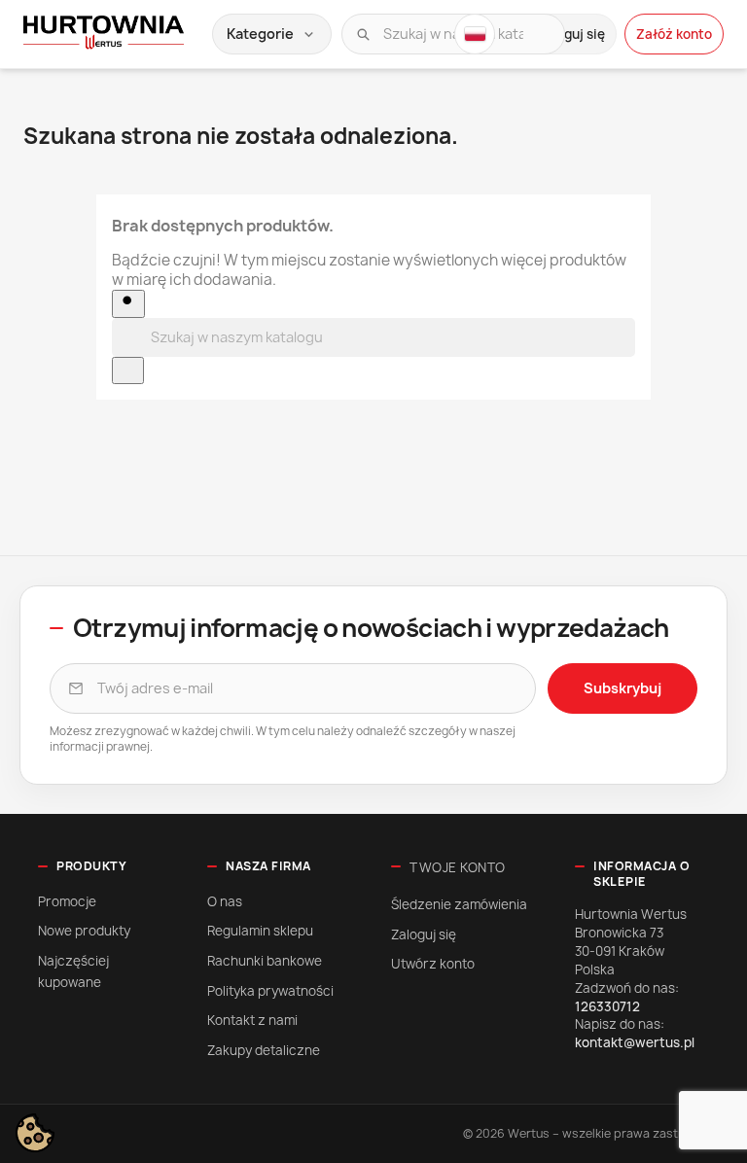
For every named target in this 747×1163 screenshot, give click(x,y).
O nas (224, 901)
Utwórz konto (433, 963)
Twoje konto (457, 867)
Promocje (67, 901)
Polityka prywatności (270, 991)
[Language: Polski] (474, 34)
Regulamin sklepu (260, 930)
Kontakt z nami (252, 1020)
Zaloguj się (423, 934)
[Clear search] (128, 370)
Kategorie (272, 33)
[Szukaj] (362, 34)
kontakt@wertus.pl (634, 1042)
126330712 (607, 1006)
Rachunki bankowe (264, 960)
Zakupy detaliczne (263, 1050)
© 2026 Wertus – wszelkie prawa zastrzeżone (593, 1133)
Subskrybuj (622, 688)
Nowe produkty (84, 930)
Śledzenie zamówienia (459, 904)
